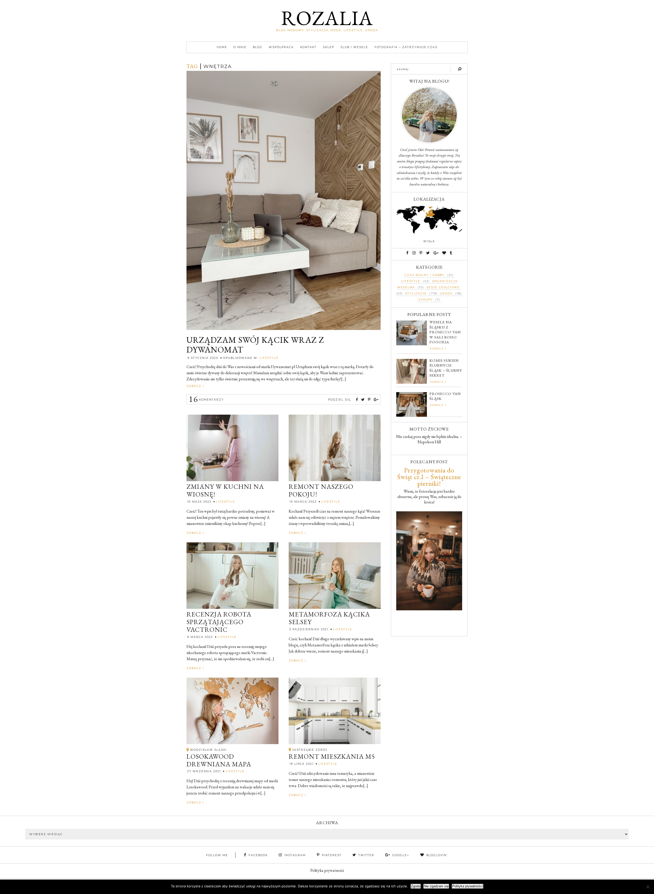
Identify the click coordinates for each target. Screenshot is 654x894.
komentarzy (206, 399)
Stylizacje (416, 293)
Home (222, 47)
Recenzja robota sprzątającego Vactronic (218, 622)
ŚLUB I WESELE (354, 47)
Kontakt (308, 47)
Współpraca (281, 47)
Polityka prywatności (327, 870)
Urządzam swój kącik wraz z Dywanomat (255, 345)
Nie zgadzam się (436, 886)
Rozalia (327, 17)
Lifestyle (269, 358)
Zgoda (415, 886)
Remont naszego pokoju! (321, 490)
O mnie (240, 47)
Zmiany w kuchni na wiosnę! (225, 490)
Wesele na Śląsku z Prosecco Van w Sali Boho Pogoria (445, 331)
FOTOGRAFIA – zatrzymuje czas (406, 47)
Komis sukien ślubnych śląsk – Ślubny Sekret (445, 368)
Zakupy (425, 299)
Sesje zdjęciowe (443, 287)
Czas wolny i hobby (425, 275)
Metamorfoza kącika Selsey (329, 618)
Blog (257, 47)
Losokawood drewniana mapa (218, 760)
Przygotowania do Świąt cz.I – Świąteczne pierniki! (429, 477)
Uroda (446, 293)
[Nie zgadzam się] (647, 886)
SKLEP (328, 47)
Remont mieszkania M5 (332, 756)
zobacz (194, 386)
